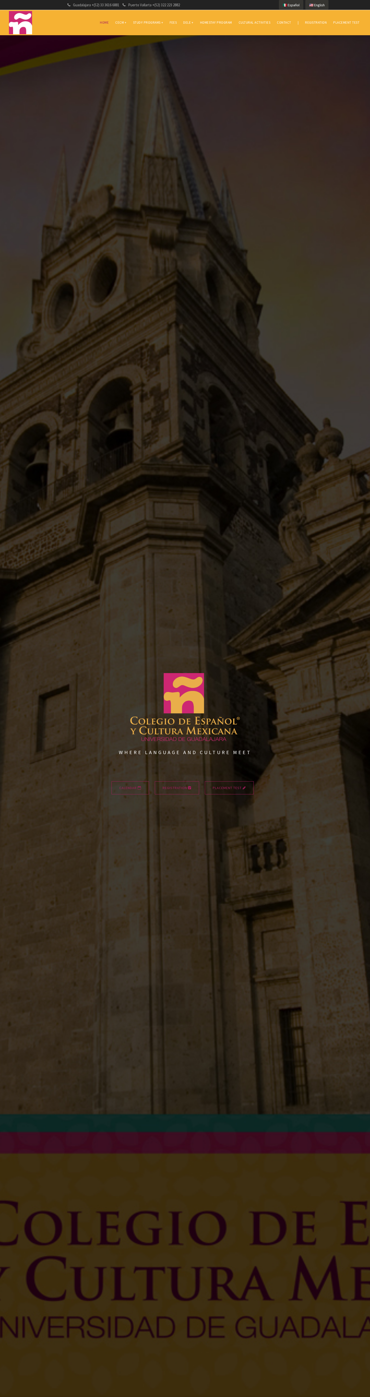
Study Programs (148, 22)
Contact (284, 22)
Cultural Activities (255, 22)
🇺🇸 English (317, 5)
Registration (316, 22)
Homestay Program (216, 22)
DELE (188, 22)
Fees (173, 22)
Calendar (128, 788)
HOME (104, 22)
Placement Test (346, 22)
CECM (121, 22)
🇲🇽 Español (291, 5)
